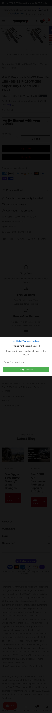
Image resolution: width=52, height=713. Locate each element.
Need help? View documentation (26, 341)
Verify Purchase (26, 370)
